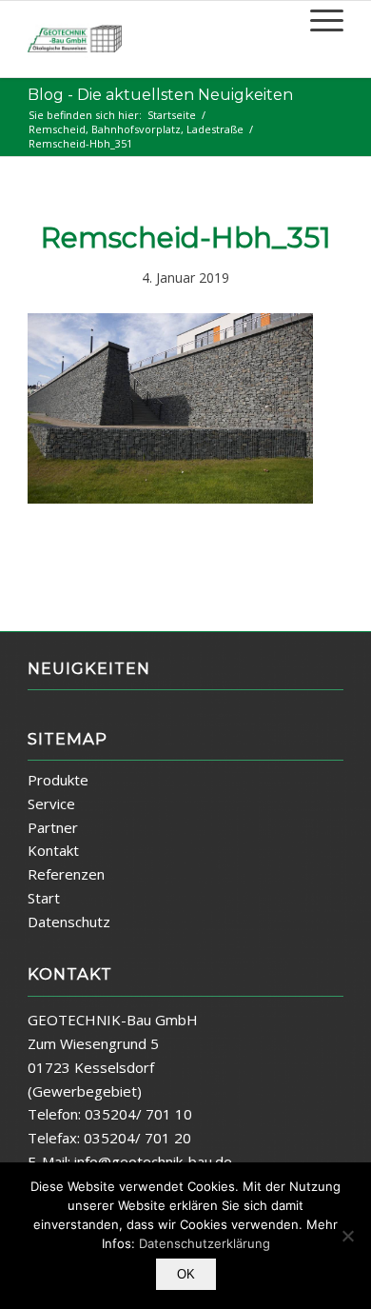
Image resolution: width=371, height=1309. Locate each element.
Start (44, 897)
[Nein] (347, 1235)
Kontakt (53, 850)
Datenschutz (69, 921)
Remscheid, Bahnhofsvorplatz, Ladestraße (136, 129)
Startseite (171, 115)
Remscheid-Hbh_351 (186, 237)
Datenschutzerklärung (204, 1243)
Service (51, 803)
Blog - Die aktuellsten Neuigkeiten (160, 95)
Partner (53, 827)
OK (186, 1274)
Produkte (58, 779)
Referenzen (66, 873)
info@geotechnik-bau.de (153, 1161)
